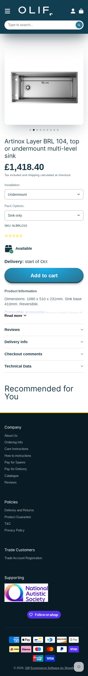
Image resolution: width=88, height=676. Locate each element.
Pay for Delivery (15, 469)
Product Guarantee (17, 517)
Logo (35, 11)
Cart (81, 11)
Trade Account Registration (23, 558)
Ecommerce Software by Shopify (53, 668)
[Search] (79, 25)
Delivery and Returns (19, 510)
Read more (13, 315)
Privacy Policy (14, 530)
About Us (11, 435)
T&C (7, 523)
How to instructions (17, 455)
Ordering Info (13, 442)
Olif (27, 668)
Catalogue (11, 476)
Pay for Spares (14, 462)
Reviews (10, 482)
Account (73, 11)
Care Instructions (16, 449)
